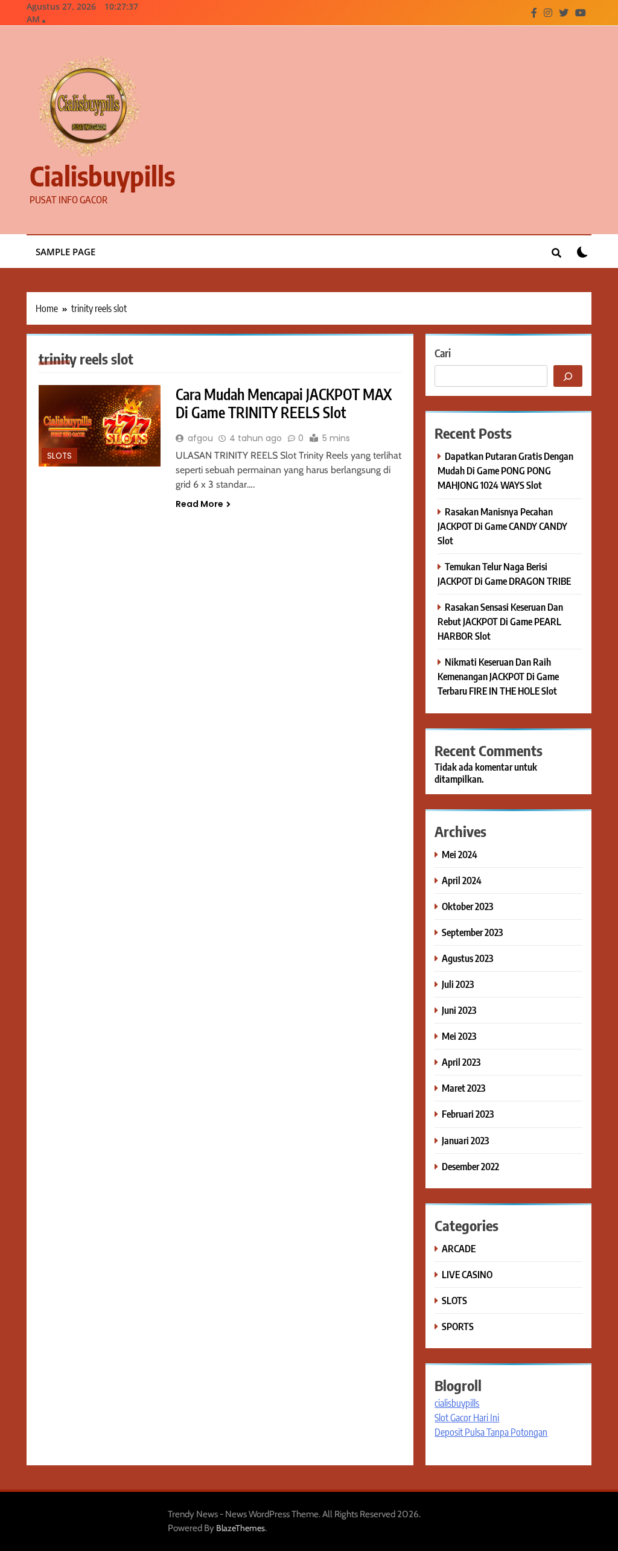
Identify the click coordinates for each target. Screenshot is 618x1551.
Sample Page (65, 252)
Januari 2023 (465, 1140)
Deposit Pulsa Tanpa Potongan (491, 1432)
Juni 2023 (459, 1010)
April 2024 (462, 880)
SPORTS (458, 1326)
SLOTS (59, 456)
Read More (199, 504)
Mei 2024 (459, 854)
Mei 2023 (459, 1036)
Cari (443, 353)
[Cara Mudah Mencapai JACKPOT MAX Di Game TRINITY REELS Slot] (100, 426)
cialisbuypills (102, 176)
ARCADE (459, 1248)
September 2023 (472, 932)
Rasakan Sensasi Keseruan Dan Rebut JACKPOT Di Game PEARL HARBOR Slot (500, 621)
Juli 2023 (458, 984)
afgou (200, 438)
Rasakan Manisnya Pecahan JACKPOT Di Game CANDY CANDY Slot (502, 526)
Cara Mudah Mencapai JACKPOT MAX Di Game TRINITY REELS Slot (284, 403)
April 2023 (461, 1062)
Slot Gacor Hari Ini (467, 1418)
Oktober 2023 (467, 906)
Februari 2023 (468, 1113)
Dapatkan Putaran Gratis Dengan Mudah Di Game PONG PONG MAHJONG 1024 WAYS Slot (505, 470)
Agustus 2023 (467, 958)
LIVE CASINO (467, 1274)
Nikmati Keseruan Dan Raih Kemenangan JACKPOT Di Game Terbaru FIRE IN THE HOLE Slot (498, 676)
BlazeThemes (240, 1528)
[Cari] (567, 376)
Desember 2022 (470, 1166)
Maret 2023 (463, 1087)
